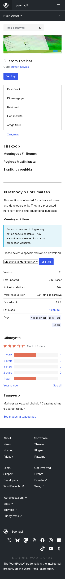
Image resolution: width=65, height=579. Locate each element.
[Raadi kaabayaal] (40, 27)
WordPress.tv (13, 486)
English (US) (55, 309)
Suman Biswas (20, 66)
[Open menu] (59, 5)
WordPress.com (15, 497)
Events (38, 474)
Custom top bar (17, 61)
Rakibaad (13, 107)
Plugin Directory (12, 15)
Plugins (38, 450)
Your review (10, 385)
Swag (39, 486)
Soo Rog (11, 76)
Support (8, 474)
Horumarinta (15, 116)
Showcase (41, 438)
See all (57, 385)
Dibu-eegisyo (15, 98)
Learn (7, 468)
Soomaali (17, 531)
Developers (10, 480)
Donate (40, 480)
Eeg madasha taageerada (19, 416)
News (7, 444)
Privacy (8, 456)
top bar (56, 325)
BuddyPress (12, 516)
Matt (8, 503)
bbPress (10, 509)
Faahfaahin (14, 89)
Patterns (39, 456)
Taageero (13, 134)
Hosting (8, 450)
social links (54, 318)
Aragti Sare (14, 125)
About (7, 438)
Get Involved (42, 468)
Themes (39, 444)
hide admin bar (38, 318)
